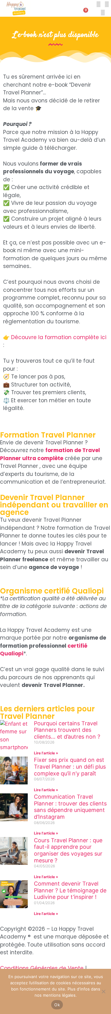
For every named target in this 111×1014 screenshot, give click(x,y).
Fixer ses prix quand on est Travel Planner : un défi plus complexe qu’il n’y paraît (70, 766)
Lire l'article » (46, 753)
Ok (57, 1004)
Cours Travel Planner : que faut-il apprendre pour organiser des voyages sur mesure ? (68, 850)
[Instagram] (107, 4)
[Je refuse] (103, 991)
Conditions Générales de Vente (42, 968)
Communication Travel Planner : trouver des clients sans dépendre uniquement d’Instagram (70, 806)
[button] (55, 8)
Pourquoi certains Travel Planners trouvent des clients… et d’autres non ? (67, 730)
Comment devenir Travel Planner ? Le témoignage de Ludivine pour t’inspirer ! (70, 890)
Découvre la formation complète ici (58, 337)
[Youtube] (103, 12)
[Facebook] (98, 4)
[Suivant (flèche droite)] (100, 507)
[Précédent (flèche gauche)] (11, 507)
